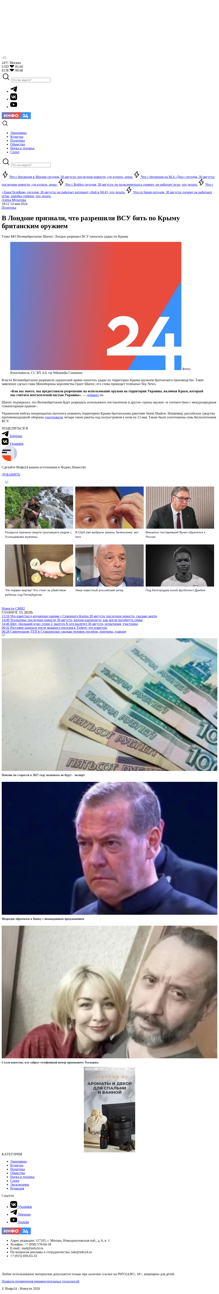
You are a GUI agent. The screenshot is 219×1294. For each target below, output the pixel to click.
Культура (16, 1165)
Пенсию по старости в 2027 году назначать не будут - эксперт (43, 775)
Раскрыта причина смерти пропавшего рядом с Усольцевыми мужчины (38, 534)
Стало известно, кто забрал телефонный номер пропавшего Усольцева (50, 1062)
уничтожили (54, 417)
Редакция (17, 1188)
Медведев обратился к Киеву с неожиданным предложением (43, 919)
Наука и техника (22, 1177)
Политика (9, 207)
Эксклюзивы (19, 1184)
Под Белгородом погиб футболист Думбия (175, 590)
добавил (93, 395)
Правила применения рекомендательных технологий (40, 1281)
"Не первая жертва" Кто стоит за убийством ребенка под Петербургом (35, 592)
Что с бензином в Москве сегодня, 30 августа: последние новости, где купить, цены (71, 177)
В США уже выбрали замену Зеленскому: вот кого (107, 534)
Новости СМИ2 (13, 608)
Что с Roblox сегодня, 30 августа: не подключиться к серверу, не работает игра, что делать (131, 184)
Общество (17, 1173)
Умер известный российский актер (99, 590)
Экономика (18, 1161)
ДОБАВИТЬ (11, 474)
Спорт (14, 1180)
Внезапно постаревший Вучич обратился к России (175, 534)
